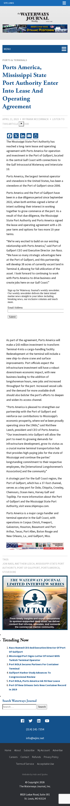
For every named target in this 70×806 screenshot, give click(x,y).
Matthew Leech (25, 563)
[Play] (21, 124)
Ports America (50, 567)
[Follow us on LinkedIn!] (39, 721)
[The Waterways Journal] (35, 16)
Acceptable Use (45, 763)
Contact (25, 757)
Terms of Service (25, 763)
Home (8, 750)
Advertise (58, 750)
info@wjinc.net (35, 738)
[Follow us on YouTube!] (47, 721)
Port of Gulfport (28, 567)
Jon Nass (8, 563)
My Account (44, 750)
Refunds (36, 757)
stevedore (9, 572)
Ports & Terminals (14, 60)
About (17, 750)
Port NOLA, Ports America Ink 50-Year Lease (34, 681)
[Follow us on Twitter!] (30, 721)
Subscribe (29, 750)
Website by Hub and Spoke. (35, 774)
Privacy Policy (51, 757)
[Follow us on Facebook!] (22, 721)
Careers (13, 757)
